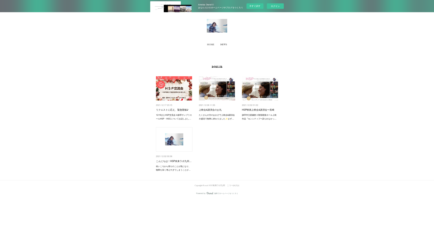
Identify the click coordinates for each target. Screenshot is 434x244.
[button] (210, 44)
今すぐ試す (254, 5)
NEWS (223, 44)
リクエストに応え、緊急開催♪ (172, 109)
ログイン (275, 6)
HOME (210, 44)
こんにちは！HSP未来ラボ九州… (174, 161)
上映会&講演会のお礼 (210, 109)
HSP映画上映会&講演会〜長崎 (258, 109)
